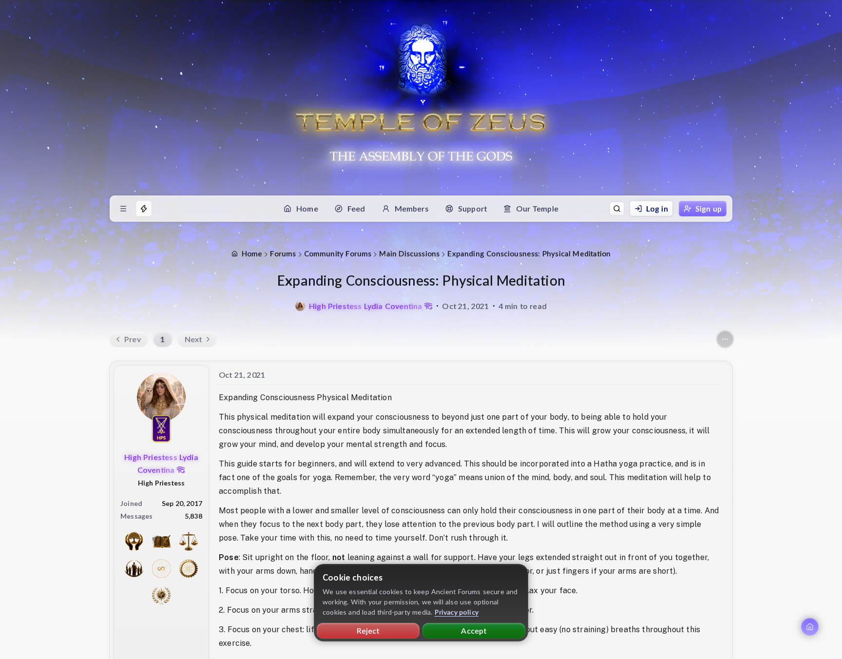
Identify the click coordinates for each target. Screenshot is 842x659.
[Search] (617, 208)
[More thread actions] (725, 339)
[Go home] (810, 627)
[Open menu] (123, 208)
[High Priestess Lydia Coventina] (300, 306)
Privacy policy (457, 612)
